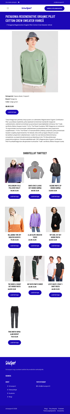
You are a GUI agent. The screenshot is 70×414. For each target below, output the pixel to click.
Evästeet (61, 409)
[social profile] (18, 2)
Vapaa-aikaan (18, 96)
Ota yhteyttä (53, 409)
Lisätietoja (12, 112)
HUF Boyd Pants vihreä (35, 284)
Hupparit (26, 96)
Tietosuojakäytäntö (49, 411)
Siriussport (12, 386)
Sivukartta (60, 411)
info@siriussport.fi (59, 2)
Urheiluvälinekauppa (54, 8)
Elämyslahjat (13, 390)
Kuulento (12, 393)
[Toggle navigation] (8, 8)
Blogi (10, 397)
